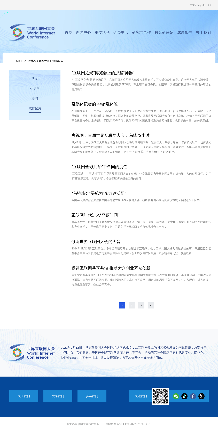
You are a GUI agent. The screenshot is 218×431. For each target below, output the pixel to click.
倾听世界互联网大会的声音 (96, 241)
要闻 (35, 98)
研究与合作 (141, 32)
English (201, 5)
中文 (192, 5)
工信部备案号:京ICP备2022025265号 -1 (127, 424)
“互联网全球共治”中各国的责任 (99, 166)
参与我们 (92, 396)
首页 (68, 32)
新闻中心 (83, 32)
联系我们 (58, 396)
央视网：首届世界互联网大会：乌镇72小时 (111, 135)
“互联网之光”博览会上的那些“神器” (103, 72)
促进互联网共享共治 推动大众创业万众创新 (111, 268)
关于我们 (203, 32)
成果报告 (184, 32)
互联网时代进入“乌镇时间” (95, 215)
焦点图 (35, 88)
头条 (35, 78)
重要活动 (102, 32)
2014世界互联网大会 (37, 61)
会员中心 (120, 32)
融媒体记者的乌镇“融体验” (95, 104)
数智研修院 (164, 32)
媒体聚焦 (57, 61)
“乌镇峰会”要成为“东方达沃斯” (99, 193)
